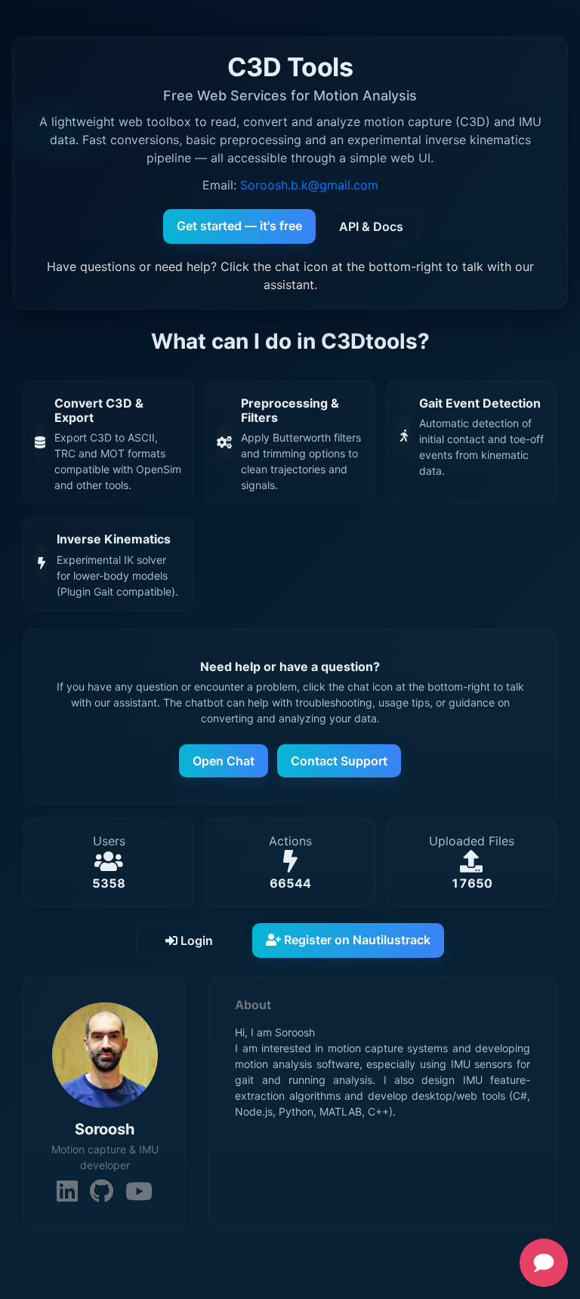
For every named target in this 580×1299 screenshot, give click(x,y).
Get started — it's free (239, 225)
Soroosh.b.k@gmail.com (309, 184)
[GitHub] (101, 1192)
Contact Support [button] (339, 760)
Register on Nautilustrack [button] (355, 939)
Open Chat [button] (224, 760)
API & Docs (371, 226)
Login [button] (195, 940)
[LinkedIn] (67, 1192)
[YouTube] (139, 1192)
